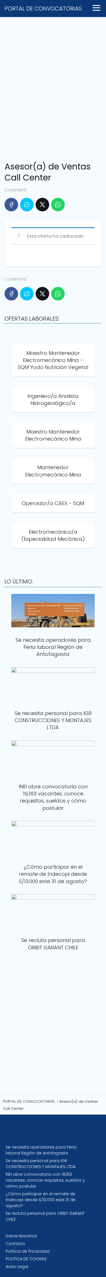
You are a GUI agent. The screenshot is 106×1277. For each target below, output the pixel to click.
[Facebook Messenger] (27, 204)
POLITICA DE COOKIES (26, 1259)
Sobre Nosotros (21, 1236)
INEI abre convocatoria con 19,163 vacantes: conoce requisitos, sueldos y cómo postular (45, 1180)
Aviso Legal (17, 1266)
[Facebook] (11, 204)
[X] (42, 204)
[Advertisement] (53, 87)
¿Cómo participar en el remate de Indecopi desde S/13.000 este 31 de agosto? (40, 1200)
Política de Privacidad (28, 1251)
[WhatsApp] (58, 204)
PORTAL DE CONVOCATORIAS (43, 8)
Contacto (15, 1243)
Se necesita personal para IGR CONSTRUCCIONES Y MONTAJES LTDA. (41, 1163)
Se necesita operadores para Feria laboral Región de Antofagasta (41, 1150)
